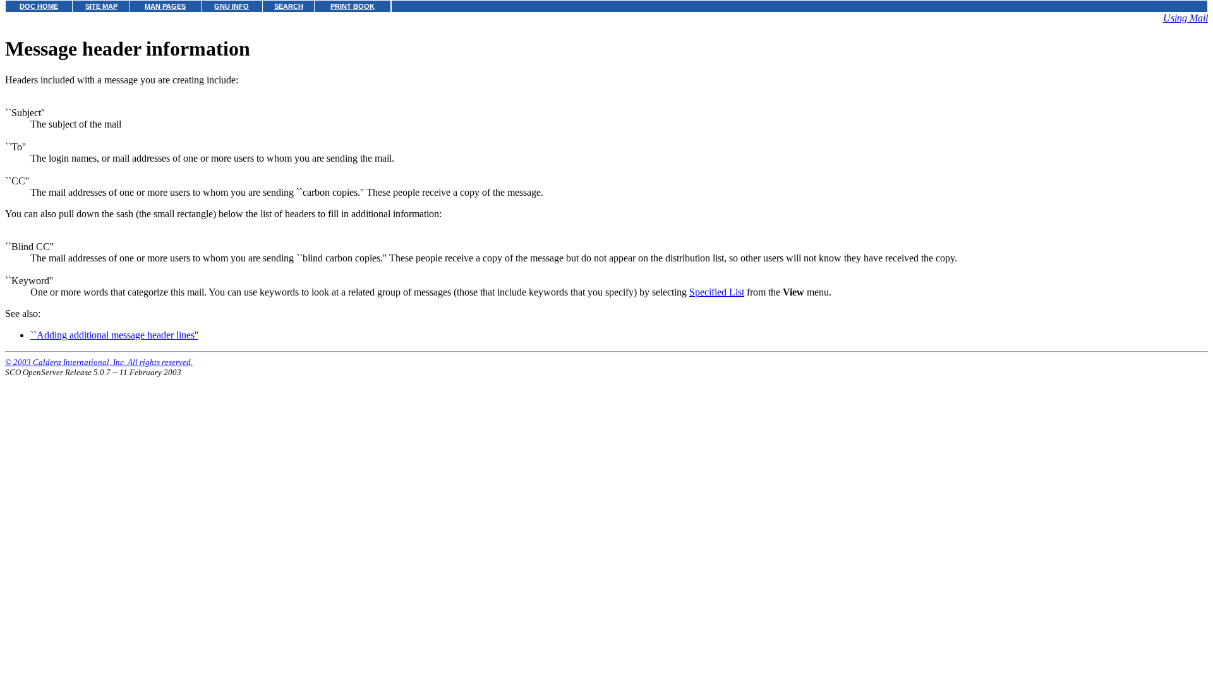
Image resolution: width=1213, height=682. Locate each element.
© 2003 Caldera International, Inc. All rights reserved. (99, 362)
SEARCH (288, 6)
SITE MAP (101, 6)
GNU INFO (231, 6)
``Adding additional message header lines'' (114, 335)
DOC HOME (39, 6)
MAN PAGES (165, 6)
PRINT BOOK (352, 6)
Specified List (716, 292)
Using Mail (1185, 18)
